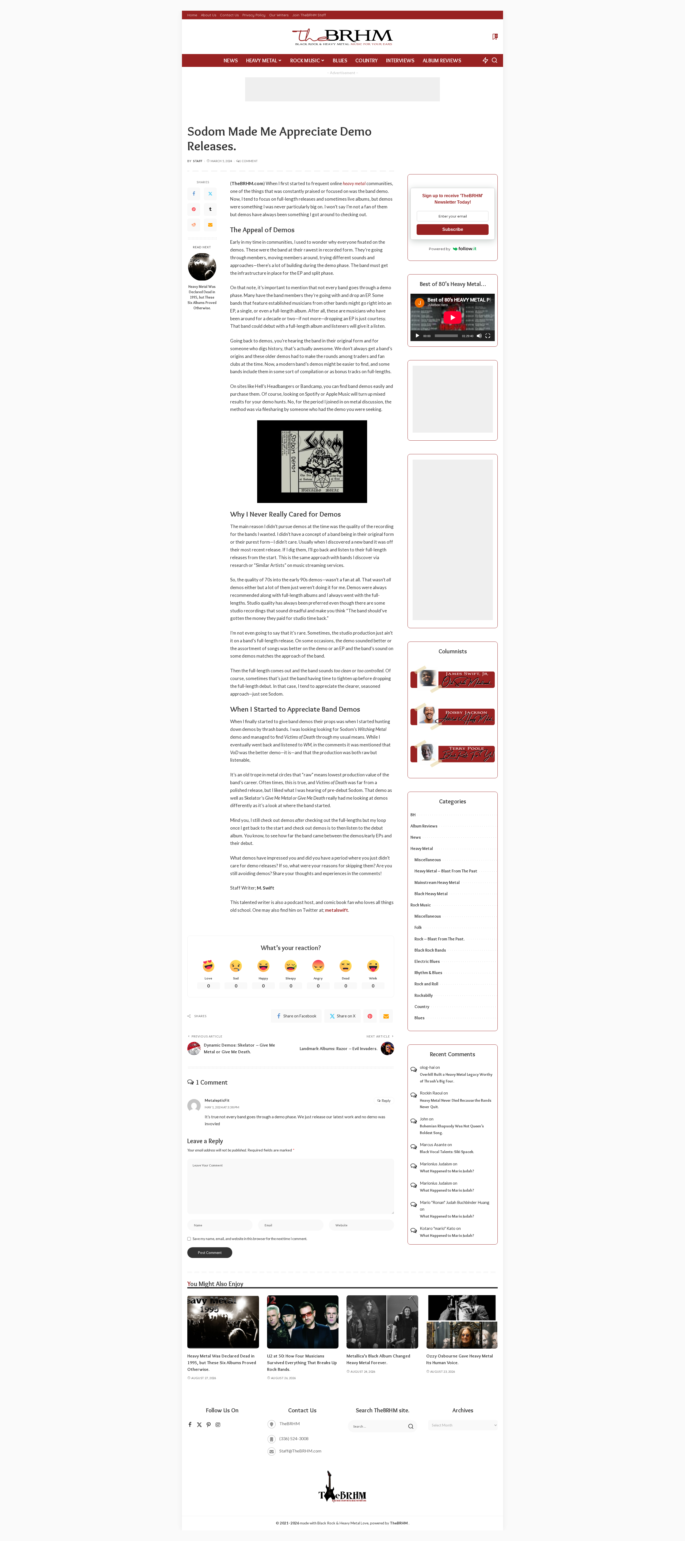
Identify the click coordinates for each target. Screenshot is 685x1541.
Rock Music (420, 904)
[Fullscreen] (487, 335)
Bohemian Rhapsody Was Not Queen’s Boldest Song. (452, 1129)
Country (421, 1006)
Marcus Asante (433, 1144)
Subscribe (452, 229)
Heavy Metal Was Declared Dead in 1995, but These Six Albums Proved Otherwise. (202, 297)
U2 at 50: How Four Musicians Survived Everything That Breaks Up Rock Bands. (302, 1362)
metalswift (336, 910)
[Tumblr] (210, 209)
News (415, 837)
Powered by (439, 249)
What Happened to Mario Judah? (447, 1171)
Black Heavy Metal (431, 893)
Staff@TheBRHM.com (300, 1450)
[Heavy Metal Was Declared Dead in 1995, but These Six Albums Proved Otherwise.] (202, 267)
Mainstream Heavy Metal (437, 882)
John (424, 1118)
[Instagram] (218, 1424)
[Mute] (479, 335)
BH (413, 814)
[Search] (494, 60)
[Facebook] (193, 194)
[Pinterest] (193, 209)
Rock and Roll (426, 983)
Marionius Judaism (436, 1163)
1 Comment (248, 161)
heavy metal (354, 183)
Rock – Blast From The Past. (439, 938)
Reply (386, 1100)
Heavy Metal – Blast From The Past (445, 871)
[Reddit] (193, 225)
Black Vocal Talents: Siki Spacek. (447, 1151)
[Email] (210, 225)
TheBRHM (399, 1523)
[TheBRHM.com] (342, 37)
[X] (199, 1424)
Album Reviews (423, 826)
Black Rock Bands (430, 950)
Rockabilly (423, 995)
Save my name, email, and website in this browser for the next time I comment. (250, 1239)
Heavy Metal (421, 848)
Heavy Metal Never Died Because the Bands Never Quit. (455, 1103)
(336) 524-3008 (294, 1438)
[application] (452, 317)
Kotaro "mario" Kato (437, 1228)
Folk (418, 927)
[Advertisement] (342, 89)
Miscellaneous (427, 859)
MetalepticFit (217, 1100)
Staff (198, 161)
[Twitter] (210, 194)
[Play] (417, 335)
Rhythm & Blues (428, 972)
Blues (419, 1017)
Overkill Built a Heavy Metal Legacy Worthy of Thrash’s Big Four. (456, 1078)
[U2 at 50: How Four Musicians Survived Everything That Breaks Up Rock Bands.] (303, 1322)
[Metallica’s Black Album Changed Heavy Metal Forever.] (382, 1322)
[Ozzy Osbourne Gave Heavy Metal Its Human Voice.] (462, 1322)
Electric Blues (427, 961)
